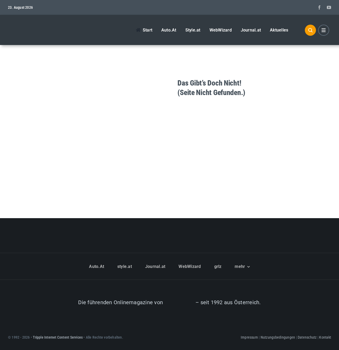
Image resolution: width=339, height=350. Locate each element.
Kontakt (325, 337)
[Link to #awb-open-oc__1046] (310, 30)
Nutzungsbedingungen (278, 337)
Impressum (249, 337)
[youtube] (329, 7)
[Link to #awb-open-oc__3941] (323, 30)
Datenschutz (307, 337)
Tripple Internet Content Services (58, 337)
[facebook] (319, 7)
